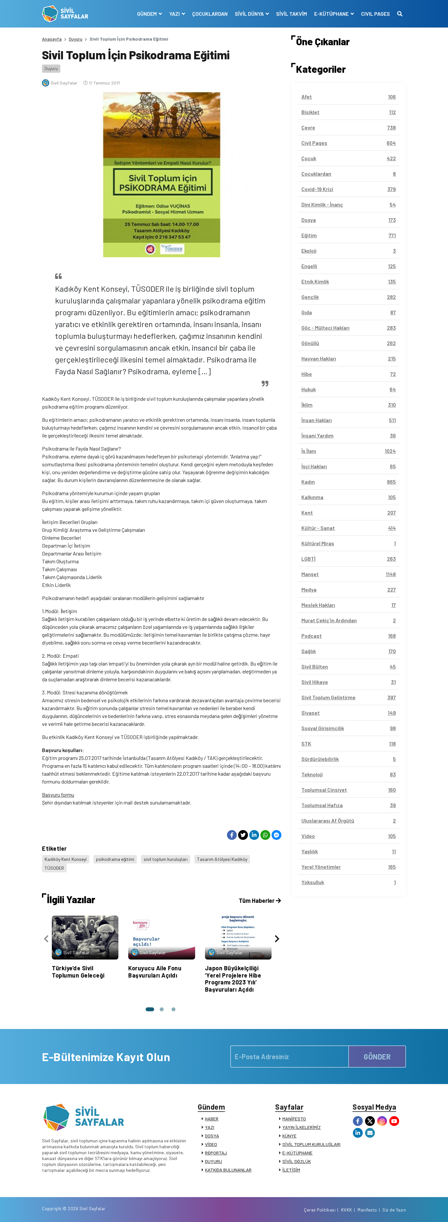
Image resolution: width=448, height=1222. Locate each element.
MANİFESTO (294, 1118)
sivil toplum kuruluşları (166, 859)
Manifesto (367, 1209)
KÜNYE (289, 1135)
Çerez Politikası (320, 1209)
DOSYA (212, 1135)
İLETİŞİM (291, 1170)
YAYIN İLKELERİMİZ (301, 1127)
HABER (211, 1118)
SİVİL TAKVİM (291, 13)
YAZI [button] (175, 13)
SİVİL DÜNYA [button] (250, 13)
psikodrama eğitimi (115, 859)
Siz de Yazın (394, 1209)
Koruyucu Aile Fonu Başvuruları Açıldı (154, 971)
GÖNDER (377, 1056)
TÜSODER (54, 868)
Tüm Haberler (257, 900)
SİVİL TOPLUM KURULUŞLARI (311, 1144)
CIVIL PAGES (375, 13)
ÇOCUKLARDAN (210, 13)
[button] (150, 1009)
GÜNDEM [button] (147, 13)
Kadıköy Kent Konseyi (66, 859)
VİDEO (211, 1144)
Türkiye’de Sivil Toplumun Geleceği (78, 971)
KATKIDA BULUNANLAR (228, 1170)
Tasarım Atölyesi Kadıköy (222, 859)
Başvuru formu (58, 794)
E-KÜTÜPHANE (297, 1152)
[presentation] (46, 939)
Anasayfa (52, 39)
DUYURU (213, 1161)
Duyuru (75, 39)
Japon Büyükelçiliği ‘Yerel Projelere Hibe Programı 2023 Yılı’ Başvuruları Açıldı (233, 978)
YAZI (209, 1127)
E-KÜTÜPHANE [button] (332, 13)
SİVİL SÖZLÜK (296, 1161)
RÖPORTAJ (216, 1152)
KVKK (346, 1209)
